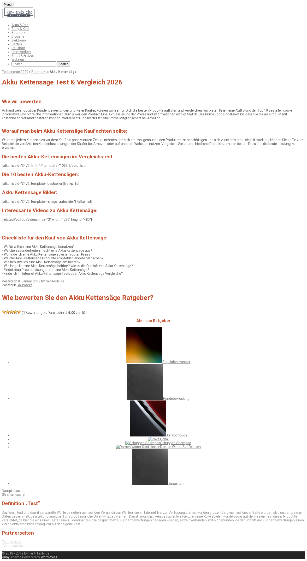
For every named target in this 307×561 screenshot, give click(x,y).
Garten (17, 44)
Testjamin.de (12, 542)
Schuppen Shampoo (175, 443)
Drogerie (18, 36)
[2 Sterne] (8, 312)
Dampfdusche (13, 491)
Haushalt (18, 48)
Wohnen (18, 59)
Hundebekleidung (176, 398)
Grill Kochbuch (176, 435)
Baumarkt (19, 33)
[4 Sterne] (15, 312)
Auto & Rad (20, 25)
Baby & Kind (20, 29)
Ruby (6, 557)
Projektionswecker (176, 362)
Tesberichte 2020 (15, 72)
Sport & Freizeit (23, 56)
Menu (8, 4)
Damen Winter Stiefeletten (180, 447)
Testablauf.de (12, 546)
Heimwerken (21, 52)
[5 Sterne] (19, 312)
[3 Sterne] (11, 312)
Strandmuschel (13, 494)
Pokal (164, 439)
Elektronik (19, 40)
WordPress (49, 557)
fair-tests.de (55, 281)
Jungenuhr (176, 483)
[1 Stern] (4, 312)
